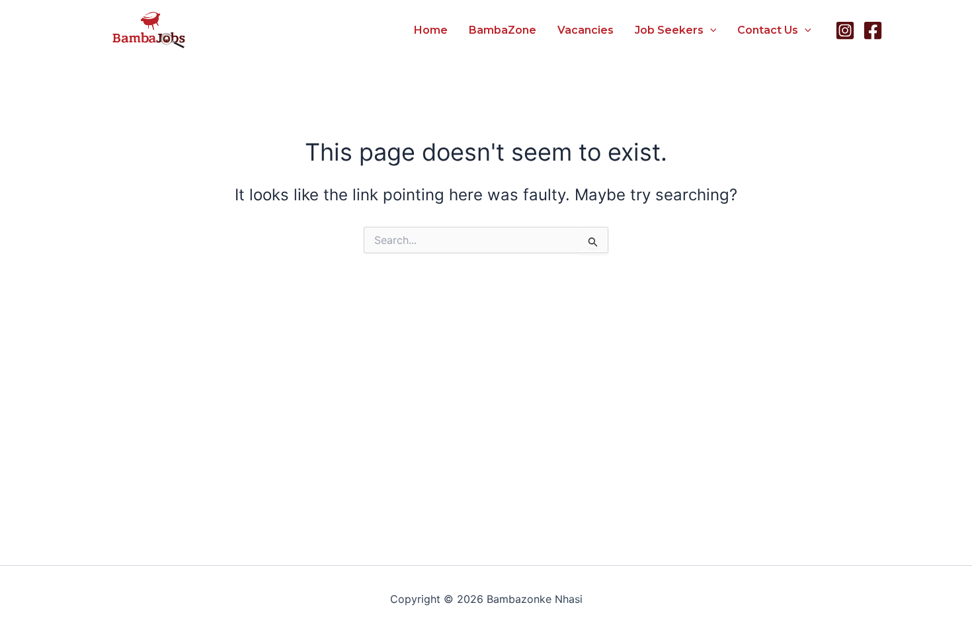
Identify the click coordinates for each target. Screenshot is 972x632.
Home (431, 30)
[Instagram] (845, 30)
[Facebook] (873, 30)
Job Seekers (669, 30)
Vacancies (585, 30)
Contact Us (767, 30)
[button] (710, 30)
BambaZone (502, 30)
